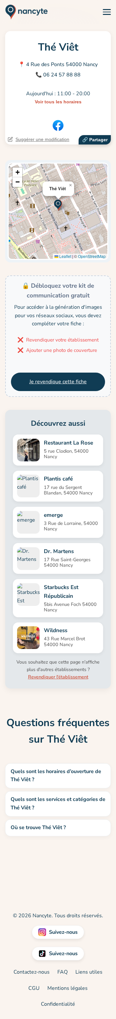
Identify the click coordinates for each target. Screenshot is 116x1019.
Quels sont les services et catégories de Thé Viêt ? (58, 803)
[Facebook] (58, 125)
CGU (34, 988)
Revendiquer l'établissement (58, 677)
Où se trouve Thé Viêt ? (38, 827)
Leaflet (64, 256)
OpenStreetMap (92, 256)
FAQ (62, 972)
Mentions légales (67, 988)
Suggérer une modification (42, 139)
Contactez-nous (32, 972)
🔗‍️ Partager (95, 139)
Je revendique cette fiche (58, 381)
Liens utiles (88, 972)
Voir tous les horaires (58, 101)
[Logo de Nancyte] (24, 12)
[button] (58, 204)
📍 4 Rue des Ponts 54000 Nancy (58, 64)
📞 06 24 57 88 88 (58, 74)
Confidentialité (58, 1004)
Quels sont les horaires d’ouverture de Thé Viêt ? (56, 775)
